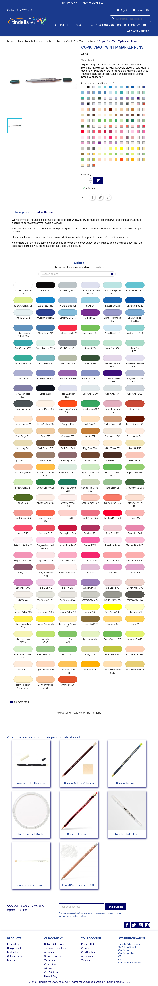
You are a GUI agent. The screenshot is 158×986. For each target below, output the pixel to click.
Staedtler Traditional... (79, 834)
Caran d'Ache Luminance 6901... (79, 885)
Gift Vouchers (14, 956)
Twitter (134, 925)
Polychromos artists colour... (31, 885)
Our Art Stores (52, 972)
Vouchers (86, 960)
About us (49, 952)
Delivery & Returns (54, 944)
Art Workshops (138, 31)
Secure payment (53, 956)
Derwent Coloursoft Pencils (79, 783)
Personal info (88, 944)
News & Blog (50, 976)
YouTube (140, 925)
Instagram (147, 925)
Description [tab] (21, 212)
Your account (91, 938)
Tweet (100, 197)
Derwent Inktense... (126, 783)
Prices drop (13, 944)
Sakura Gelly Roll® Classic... (127, 834)
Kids (146, 25)
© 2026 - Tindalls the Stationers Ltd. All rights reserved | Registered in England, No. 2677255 (79, 982)
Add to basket (98, 180)
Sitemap (48, 968)
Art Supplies (63, 25)
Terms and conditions (55, 948)
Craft (80, 25)
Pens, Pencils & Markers (104, 25)
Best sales (12, 952)
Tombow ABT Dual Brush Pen (31, 783)
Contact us (50, 964)
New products (14, 948)
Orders (85, 948)
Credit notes (88, 952)
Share (92, 197)
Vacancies (49, 960)
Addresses (87, 956)
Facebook (127, 925)
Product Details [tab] (43, 212)
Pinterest (108, 197)
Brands (11, 960)
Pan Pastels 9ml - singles (31, 834)
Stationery (132, 25)
